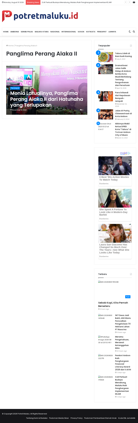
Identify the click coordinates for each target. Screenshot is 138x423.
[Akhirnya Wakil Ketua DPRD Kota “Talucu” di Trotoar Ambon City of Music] (105, 127)
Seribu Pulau (27, 31)
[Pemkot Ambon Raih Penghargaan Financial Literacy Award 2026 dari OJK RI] (105, 359)
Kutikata (90, 31)
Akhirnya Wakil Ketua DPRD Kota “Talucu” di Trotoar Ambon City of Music (123, 129)
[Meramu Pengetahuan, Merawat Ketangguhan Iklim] (105, 340)
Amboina (14, 31)
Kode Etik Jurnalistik (126, 418)
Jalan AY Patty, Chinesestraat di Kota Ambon (123, 113)
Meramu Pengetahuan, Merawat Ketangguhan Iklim (122, 342)
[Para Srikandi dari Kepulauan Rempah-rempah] (105, 96)
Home (5, 31)
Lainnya (112, 31)
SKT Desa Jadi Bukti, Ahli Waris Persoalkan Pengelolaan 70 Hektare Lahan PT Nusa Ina (123, 322)
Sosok (81, 31)
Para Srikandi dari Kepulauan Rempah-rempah (122, 96)
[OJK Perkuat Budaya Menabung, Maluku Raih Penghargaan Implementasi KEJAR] (105, 381)
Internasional (68, 31)
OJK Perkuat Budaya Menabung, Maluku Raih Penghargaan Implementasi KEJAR (122, 385)
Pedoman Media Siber (59, 418)
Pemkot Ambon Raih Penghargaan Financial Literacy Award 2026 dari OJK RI (123, 362)
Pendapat (102, 31)
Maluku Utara (42, 31)
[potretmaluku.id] (40, 16)
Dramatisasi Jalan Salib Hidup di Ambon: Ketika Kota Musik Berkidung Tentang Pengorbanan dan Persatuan (123, 75)
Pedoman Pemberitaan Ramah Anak (100, 418)
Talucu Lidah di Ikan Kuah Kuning (123, 55)
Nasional (55, 31)
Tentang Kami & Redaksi (36, 418)
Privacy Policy (76, 418)
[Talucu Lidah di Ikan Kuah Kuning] (105, 57)
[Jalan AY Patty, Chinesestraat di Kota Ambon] (105, 114)
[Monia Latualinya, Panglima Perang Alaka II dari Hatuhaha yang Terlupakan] (46, 90)
